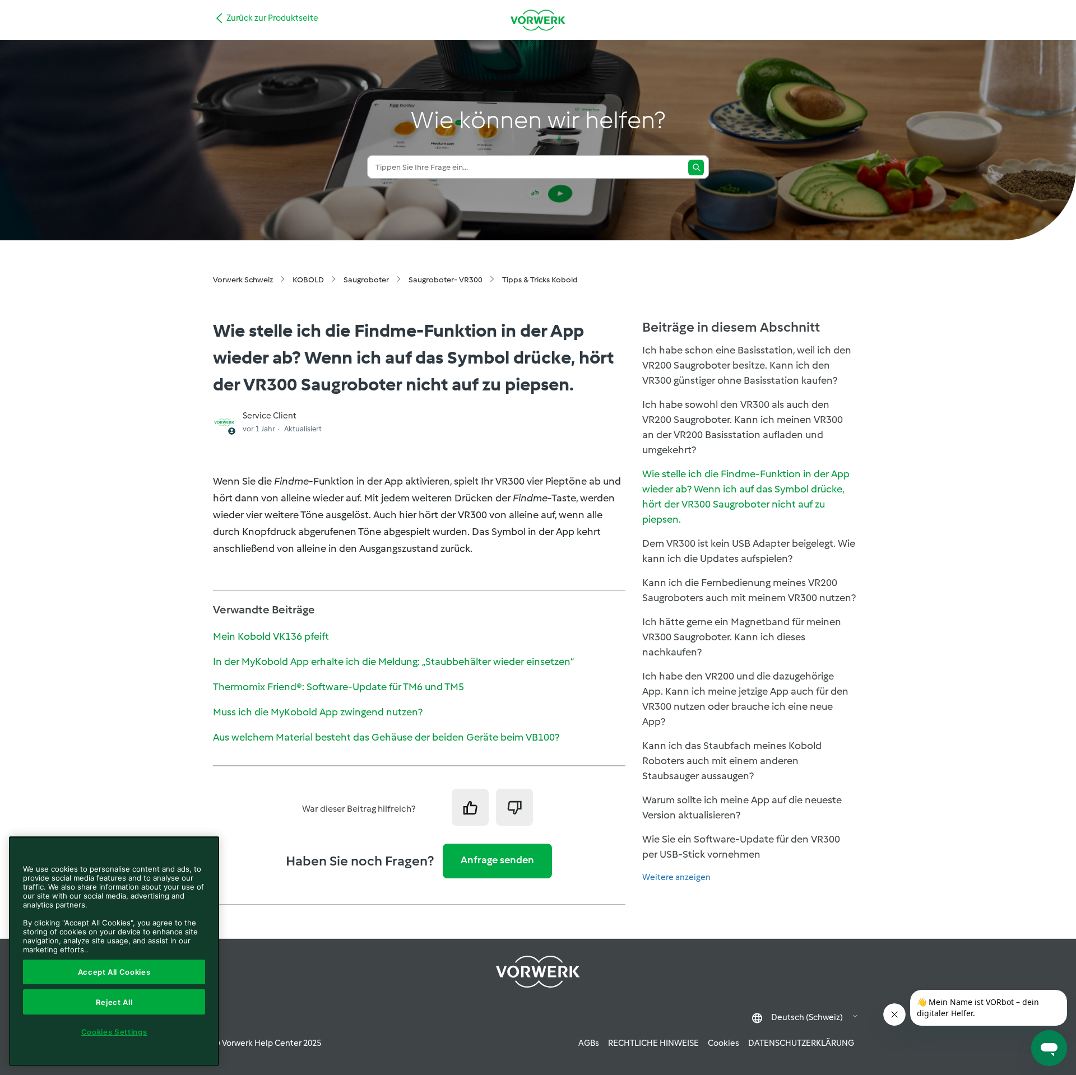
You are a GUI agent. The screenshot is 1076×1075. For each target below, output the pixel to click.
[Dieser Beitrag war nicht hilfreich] (514, 807)
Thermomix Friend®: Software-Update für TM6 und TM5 (338, 687)
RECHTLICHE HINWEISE (653, 1043)
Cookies (723, 1043)
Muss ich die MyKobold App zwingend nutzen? (318, 712)
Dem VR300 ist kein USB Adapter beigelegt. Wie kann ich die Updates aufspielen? (748, 551)
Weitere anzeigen (676, 877)
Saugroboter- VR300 (446, 280)
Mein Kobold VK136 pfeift (271, 636)
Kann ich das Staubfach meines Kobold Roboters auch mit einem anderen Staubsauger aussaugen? (732, 760)
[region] (114, 951)
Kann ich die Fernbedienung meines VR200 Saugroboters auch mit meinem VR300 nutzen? (749, 590)
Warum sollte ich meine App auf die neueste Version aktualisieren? (742, 807)
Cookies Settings (114, 1031)
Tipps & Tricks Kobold (540, 280)
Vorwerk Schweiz (243, 280)
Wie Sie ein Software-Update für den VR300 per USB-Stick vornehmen (741, 846)
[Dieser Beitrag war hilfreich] (470, 807)
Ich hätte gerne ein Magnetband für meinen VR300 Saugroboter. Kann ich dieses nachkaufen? (741, 637)
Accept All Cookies (114, 971)
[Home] (538, 20)
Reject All (114, 1002)
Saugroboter (366, 280)
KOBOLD (308, 280)
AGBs (588, 1043)
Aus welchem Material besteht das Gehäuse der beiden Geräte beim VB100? (386, 737)
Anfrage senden (497, 860)
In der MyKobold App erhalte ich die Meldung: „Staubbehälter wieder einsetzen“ (393, 661)
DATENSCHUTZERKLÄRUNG (801, 1043)
